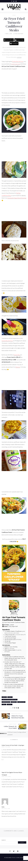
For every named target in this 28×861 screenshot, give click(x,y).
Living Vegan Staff (18, 33)
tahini (4, 704)
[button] (3, 9)
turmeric (9, 704)
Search (4, 840)
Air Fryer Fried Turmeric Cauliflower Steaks (9, 699)
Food (14, 15)
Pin (17, 611)
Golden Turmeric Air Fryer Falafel (10, 727)
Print (13, 611)
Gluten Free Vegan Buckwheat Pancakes (17, 717)
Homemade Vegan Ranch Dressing (16, 198)
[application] (14, 590)
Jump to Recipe (9, 40)
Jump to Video (20, 40)
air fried (4, 697)
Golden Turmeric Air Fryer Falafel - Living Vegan (13, 745)
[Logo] (4, 585)
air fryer (10, 697)
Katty (3, 807)
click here (19, 57)
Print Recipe (15, 43)
